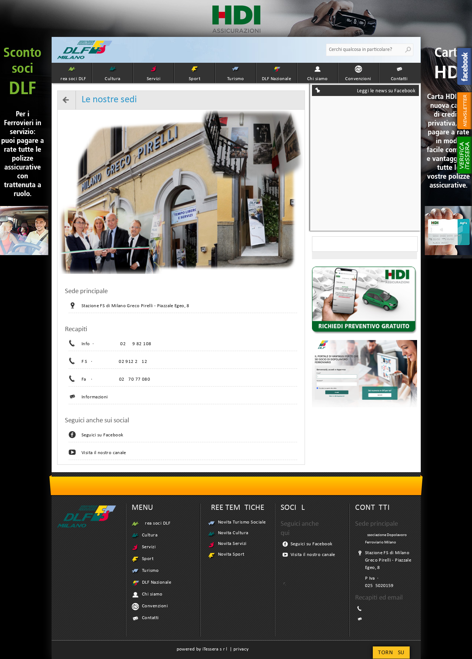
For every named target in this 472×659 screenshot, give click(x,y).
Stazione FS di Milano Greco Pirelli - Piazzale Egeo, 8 (135, 305)
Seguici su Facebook (102, 435)
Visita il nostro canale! (104, 452)
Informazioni (94, 397)
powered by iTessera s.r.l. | (205, 649)
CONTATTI (372, 508)
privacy (241, 649)
